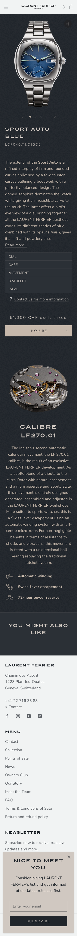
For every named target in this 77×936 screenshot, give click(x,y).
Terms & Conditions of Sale (28, 808)
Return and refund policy (26, 816)
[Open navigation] (6, 7)
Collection (13, 749)
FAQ (9, 800)
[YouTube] (29, 716)
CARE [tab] (13, 289)
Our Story (13, 783)
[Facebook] (7, 716)
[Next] (55, 117)
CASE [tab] (13, 265)
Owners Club (16, 775)
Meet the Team (18, 791)
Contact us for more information (41, 299)
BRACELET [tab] (17, 281)
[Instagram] (18, 716)
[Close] (69, 856)
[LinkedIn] (40, 716)
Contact (15, 706)
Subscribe (38, 921)
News (10, 766)
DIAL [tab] (12, 256)
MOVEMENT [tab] (19, 273)
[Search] (64, 7)
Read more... (16, 245)
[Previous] (22, 117)
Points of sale (17, 758)
